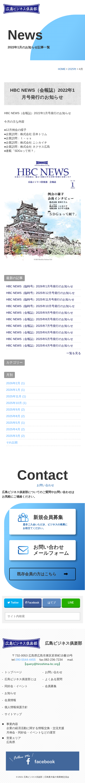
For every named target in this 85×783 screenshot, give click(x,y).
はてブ (52, 602)
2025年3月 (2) (15, 435)
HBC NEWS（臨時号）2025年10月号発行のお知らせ (40, 306)
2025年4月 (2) (15, 429)
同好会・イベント (16, 686)
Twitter (14, 602)
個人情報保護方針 (16, 707)
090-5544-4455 (25, 659)
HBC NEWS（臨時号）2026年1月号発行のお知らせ (39, 286)
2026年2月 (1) (15, 383)
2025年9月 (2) (15, 409)
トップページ (13, 672)
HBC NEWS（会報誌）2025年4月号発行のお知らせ (39, 345)
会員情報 (10, 700)
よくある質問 (53, 679)
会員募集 (51, 686)
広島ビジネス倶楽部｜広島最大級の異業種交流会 (46, 777)
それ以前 (12, 442)
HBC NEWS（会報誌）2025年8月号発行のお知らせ (39, 319)
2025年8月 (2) (15, 416)
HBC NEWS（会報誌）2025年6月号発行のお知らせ (39, 332)
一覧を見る (73, 353)
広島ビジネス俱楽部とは (20, 679)
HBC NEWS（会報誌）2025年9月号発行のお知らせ (39, 312)
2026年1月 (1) (15, 389)
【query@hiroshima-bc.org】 (42, 664)
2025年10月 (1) (16, 403)
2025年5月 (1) (15, 422)
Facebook (33, 602)
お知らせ (10, 693)
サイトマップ (13, 714)
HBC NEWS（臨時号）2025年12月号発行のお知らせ (40, 293)
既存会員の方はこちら (36, 574)
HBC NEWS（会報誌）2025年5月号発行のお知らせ (39, 339)
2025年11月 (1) (16, 396)
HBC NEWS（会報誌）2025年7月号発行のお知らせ (39, 325)
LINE (71, 602)
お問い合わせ (53, 672)
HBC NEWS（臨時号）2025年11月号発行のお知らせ (40, 299)
